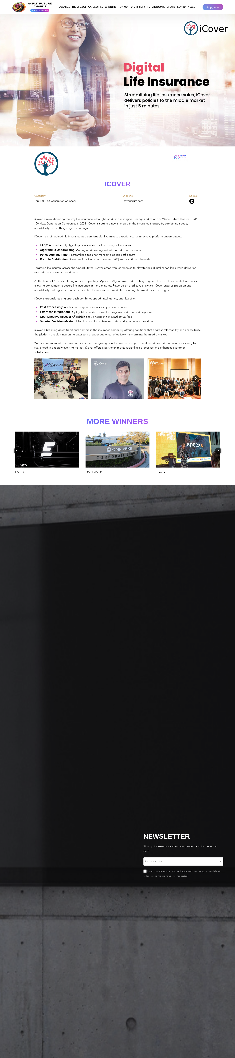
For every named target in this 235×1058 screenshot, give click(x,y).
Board (181, 7)
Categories (95, 7)
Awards (64, 7)
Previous (39, 378)
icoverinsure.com (133, 201)
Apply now (213, 7)
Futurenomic (156, 7)
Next (196, 378)
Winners (110, 7)
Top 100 (123, 7)
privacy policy (169, 871)
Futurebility (137, 7)
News (191, 7)
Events (171, 7)
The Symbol (79, 7)
